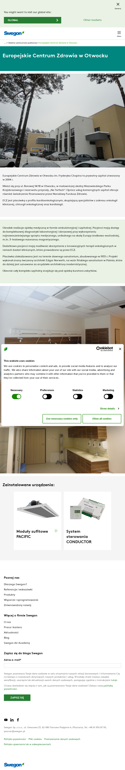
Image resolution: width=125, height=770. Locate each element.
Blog (6, 638)
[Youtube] (6, 721)
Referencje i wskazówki (18, 589)
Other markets (92, 20)
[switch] (47, 396)
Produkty (9, 595)
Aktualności (11, 632)
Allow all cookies (101, 418)
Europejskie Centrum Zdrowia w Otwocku (58, 43)
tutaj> (114, 680)
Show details (107, 408)
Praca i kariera (13, 627)
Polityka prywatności (15, 739)
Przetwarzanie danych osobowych (62, 739)
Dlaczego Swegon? (15, 584)
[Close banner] (120, 349)
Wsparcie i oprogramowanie (21, 600)
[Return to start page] (14, 33)
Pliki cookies (35, 739)
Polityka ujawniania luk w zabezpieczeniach (27, 744)
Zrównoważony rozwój (17, 605)
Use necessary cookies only (62, 418)
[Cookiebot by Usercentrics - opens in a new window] (98, 349)
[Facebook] (18, 721)
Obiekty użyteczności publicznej (22, 43)
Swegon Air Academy (17, 643)
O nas (7, 622)
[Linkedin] (12, 721)
